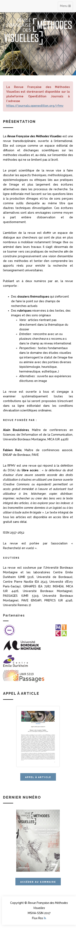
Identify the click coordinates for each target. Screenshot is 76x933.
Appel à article (38, 777)
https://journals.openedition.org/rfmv (34, 105)
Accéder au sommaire (38, 882)
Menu (64, 6)
